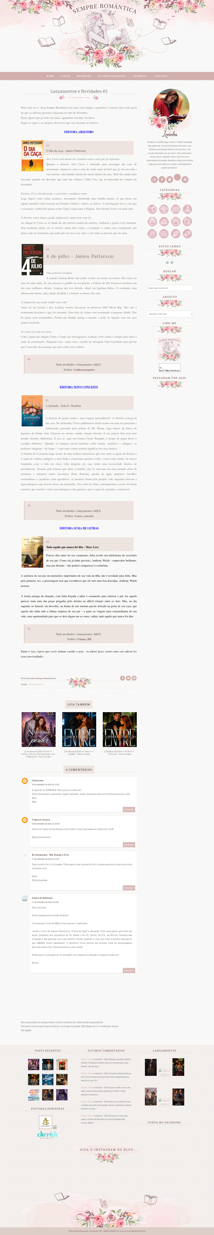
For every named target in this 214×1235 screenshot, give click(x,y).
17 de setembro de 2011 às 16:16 (45, 902)
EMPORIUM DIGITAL (138, 1231)
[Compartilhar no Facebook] (122, 678)
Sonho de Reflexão (42, 897)
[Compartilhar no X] (128, 678)
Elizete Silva (86, 1059)
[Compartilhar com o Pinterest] (134, 678)
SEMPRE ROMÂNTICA (111, 1231)
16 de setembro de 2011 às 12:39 (45, 784)
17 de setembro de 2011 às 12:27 (46, 859)
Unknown (38, 780)
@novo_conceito (84, 516)
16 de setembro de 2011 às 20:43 (46, 823)
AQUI (96, 364)
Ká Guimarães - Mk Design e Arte (50, 854)
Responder (129, 809)
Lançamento (36, 684)
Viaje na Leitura (41, 819)
